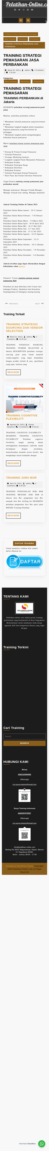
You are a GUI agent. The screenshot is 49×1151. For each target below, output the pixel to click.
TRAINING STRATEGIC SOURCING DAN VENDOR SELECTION (24, 327)
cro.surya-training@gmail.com (24, 784)
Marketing (23, 39)
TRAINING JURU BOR (21, 477)
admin (27, 70)
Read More (14, 373)
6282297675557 (24, 813)
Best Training (10, 39)
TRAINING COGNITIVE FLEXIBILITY (22, 417)
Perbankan (34, 39)
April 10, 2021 (15, 483)
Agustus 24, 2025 (17, 425)
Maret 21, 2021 (16, 337)
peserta (22, 266)
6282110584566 (24, 774)
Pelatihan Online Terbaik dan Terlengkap (21, 34)
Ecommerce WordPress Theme (19, 866)
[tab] (21, 20)
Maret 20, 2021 (14, 70)
